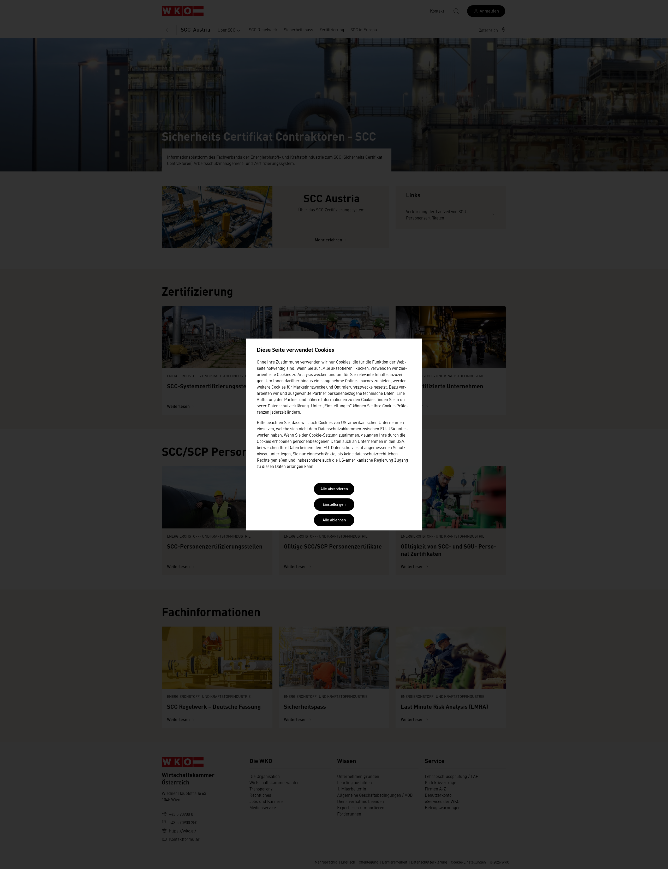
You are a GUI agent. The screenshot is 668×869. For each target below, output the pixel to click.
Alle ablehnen (334, 520)
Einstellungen (334, 505)
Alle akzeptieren (334, 489)
